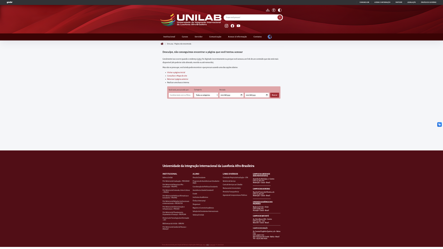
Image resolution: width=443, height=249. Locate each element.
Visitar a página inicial (176, 72)
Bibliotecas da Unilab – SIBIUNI (173, 223)
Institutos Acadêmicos (200, 197)
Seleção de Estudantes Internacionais (205, 211)
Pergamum (196, 204)
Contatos (258, 37)
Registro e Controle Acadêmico (203, 208)
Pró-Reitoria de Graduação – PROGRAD (176, 181)
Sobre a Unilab (168, 177)
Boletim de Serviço (229, 181)
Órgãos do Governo (428, 2)
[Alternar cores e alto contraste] (280, 10)
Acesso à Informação (237, 37)
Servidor (199, 37)
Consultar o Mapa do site (177, 76)
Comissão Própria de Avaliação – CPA (235, 177)
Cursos (185, 37)
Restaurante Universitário (232, 188)
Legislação (411, 2)
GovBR (9, 1)
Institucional (169, 37)
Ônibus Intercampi (199, 201)
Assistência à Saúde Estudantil (203, 190)
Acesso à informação (382, 2)
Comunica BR (364, 2)
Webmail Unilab (198, 215)
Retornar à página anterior (177, 79)
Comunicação (215, 37)
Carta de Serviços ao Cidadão (232, 184)
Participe (399, 2)
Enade (195, 194)
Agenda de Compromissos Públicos (235, 195)
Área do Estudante (199, 177)
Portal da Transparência (231, 192)
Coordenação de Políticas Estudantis (205, 187)
